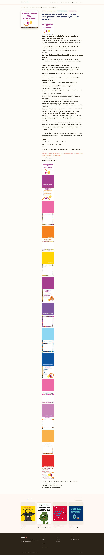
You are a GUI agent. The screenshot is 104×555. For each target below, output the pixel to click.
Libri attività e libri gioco (62, 11)
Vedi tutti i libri (79, 499)
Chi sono (65, 2)
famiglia (44, 11)
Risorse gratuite (79, 2)
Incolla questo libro (57, 527)
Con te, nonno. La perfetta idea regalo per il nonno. (75, 528)
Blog (61, 2)
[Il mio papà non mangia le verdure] (44, 513)
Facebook (58, 539)
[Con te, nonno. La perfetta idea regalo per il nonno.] (76, 513)
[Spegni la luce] (28, 513)
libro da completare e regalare (61, 40)
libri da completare (72, 11)
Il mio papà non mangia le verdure (44, 527)
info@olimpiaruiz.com (75, 539)
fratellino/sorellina (51, 11)
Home (52, 2)
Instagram (58, 541)
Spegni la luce (23, 527)
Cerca (69, 2)
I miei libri (56, 2)
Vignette (73, 2)
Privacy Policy (81, 552)
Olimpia (24, 2)
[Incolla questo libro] (60, 513)
